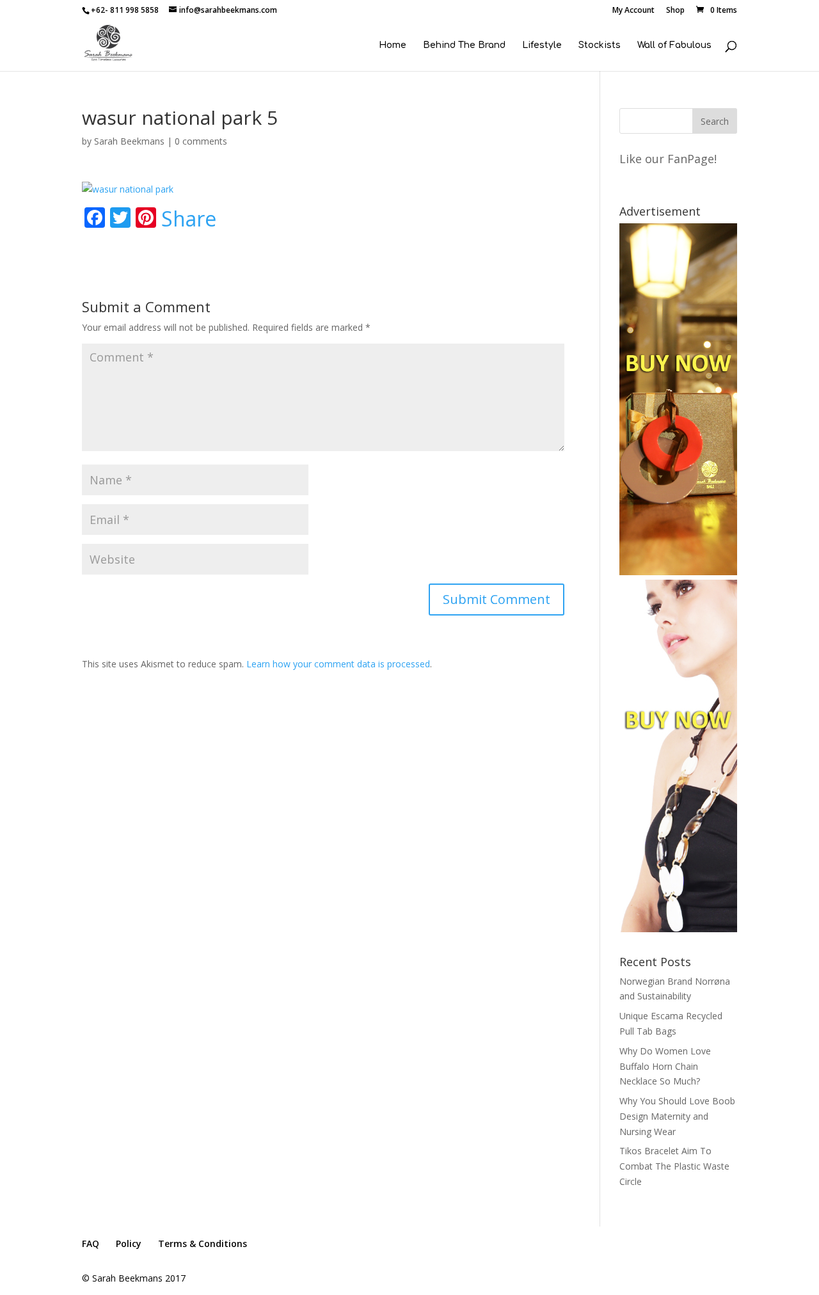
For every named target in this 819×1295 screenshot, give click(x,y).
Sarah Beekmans (129, 141)
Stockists (599, 45)
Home (392, 45)
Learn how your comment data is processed (338, 664)
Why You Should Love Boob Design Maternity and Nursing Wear (677, 1116)
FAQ (90, 1243)
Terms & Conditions (202, 1243)
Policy (128, 1243)
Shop (675, 10)
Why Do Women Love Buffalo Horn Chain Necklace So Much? (665, 1066)
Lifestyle (542, 45)
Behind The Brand (464, 45)
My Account (633, 10)
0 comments (201, 141)
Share (188, 219)
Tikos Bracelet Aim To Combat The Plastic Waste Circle (674, 1166)
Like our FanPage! (668, 158)
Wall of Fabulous (674, 45)
